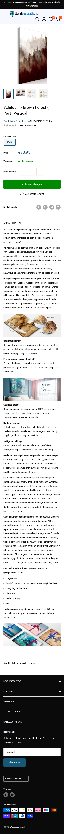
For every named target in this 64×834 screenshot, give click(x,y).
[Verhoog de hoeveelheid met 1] (40, 171)
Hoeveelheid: (9, 171)
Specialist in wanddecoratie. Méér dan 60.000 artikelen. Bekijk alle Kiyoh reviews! (32, 4)
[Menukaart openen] (5, 14)
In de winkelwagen (32, 184)
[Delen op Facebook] (38, 207)
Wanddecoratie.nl (13, 121)
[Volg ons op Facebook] (5, 794)
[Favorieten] (51, 19)
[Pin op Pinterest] (45, 207)
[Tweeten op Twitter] (51, 207)
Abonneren (14, 762)
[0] (58, 19)
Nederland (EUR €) (13, 779)
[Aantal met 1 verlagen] (22, 171)
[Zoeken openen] (37, 19)
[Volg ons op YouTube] (12, 794)
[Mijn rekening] (44, 19)
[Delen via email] (58, 207)
